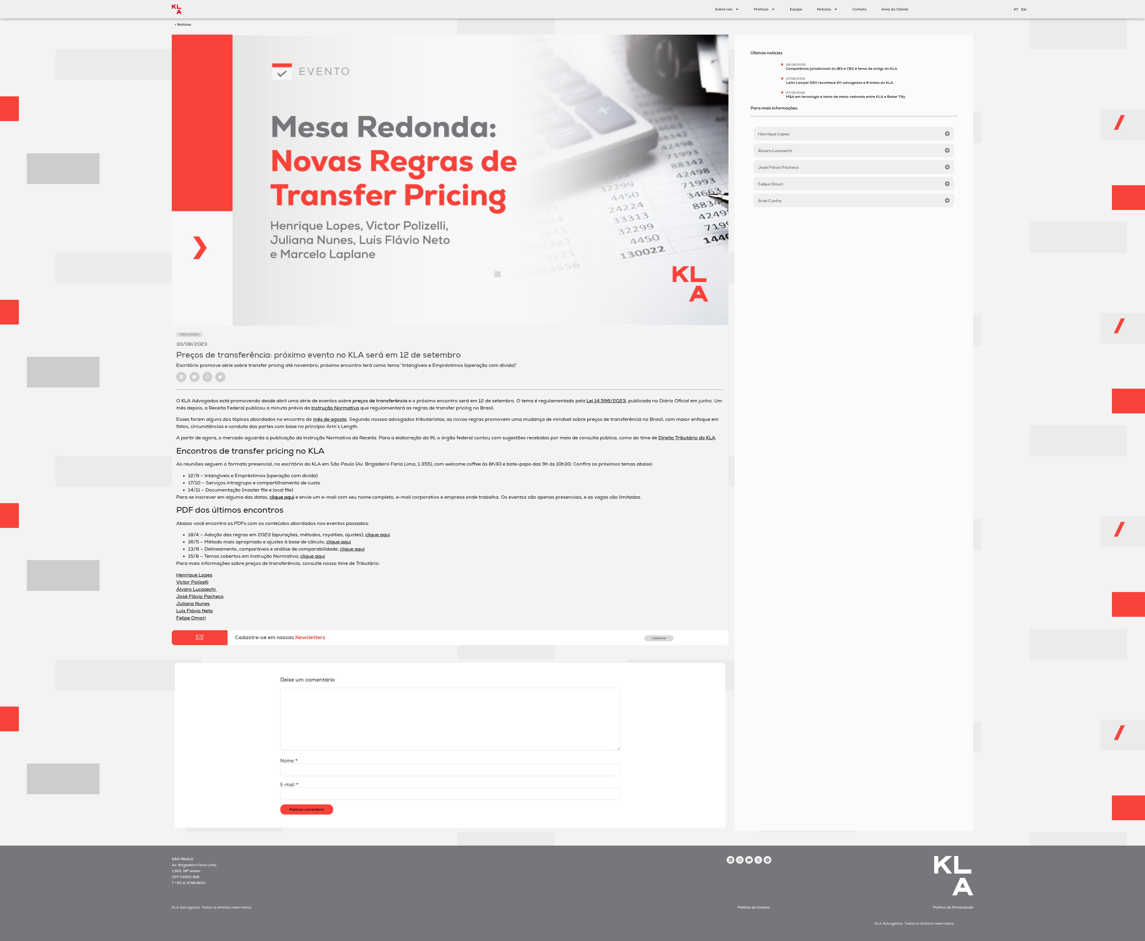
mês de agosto (330, 419)
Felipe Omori (770, 184)
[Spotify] (767, 860)
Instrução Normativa (335, 408)
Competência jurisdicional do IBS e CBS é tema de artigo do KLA (841, 68)
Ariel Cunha (770, 200)
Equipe (796, 9)
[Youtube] (749, 860)
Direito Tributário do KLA (686, 438)
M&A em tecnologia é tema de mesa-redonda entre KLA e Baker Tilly (845, 96)
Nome (289, 760)
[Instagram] (740, 860)
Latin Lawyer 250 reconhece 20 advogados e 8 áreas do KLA (839, 82)
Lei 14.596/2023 (606, 401)
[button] (181, 377)
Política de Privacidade (953, 907)
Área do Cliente (894, 9)
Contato (859, 9)
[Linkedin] (730, 860)
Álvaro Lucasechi (775, 150)
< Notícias (183, 24)
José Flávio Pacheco (778, 167)
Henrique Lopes (773, 134)
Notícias (824, 9)
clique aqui (282, 497)
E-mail (289, 784)
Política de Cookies (754, 907)
